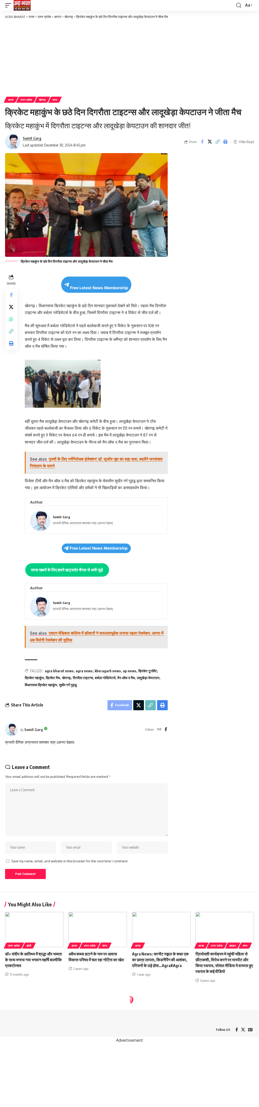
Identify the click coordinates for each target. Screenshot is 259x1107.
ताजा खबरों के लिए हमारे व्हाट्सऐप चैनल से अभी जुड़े (67, 569)
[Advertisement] (129, 57)
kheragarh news (108, 671)
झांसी (29, 945)
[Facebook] (166, 729)
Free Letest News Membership (99, 287)
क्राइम (232, 945)
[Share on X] (209, 142)
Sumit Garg (32, 138)
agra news (84, 671)
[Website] (159, 729)
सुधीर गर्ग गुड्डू (68, 685)
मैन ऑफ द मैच (126, 678)
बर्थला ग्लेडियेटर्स (105, 678)
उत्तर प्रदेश (26, 99)
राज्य (55, 99)
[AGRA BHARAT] (22, 5)
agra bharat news (59, 671)
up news (129, 671)
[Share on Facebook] (202, 142)
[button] (9, 5)
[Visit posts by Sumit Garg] (11, 729)
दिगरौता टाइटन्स (83, 678)
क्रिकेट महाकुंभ (34, 678)
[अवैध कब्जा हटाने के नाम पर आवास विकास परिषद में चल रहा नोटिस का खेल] (98, 929)
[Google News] (250, 1029)
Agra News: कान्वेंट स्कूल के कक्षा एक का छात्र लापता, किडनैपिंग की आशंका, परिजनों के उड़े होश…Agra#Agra (160, 959)
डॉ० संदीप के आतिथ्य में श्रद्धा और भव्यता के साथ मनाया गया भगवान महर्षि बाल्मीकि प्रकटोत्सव (33, 959)
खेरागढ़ (42, 99)
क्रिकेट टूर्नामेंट (147, 671)
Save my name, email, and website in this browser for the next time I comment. (69, 861)
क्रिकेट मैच (53, 678)
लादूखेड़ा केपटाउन (148, 678)
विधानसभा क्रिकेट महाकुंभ (41, 685)
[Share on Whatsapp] (11, 319)
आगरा (11, 99)
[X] (243, 1029)
